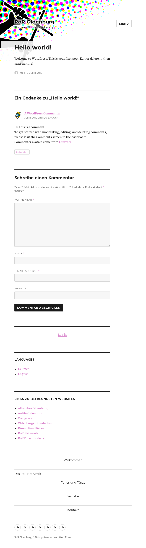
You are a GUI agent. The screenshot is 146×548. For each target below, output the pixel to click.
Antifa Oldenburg (30, 413)
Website (20, 288)
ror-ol (23, 72)
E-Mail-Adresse (27, 270)
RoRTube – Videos (31, 438)
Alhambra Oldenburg (33, 408)
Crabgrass (25, 418)
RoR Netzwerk (28, 433)
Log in (62, 334)
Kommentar (24, 199)
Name (19, 253)
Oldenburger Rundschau (35, 423)
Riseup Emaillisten (31, 428)
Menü (124, 23)
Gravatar (65, 142)
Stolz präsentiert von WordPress (53, 537)
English (23, 374)
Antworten (22, 152)
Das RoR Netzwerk (27, 474)
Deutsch (24, 369)
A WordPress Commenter (42, 113)
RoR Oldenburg (34, 22)
